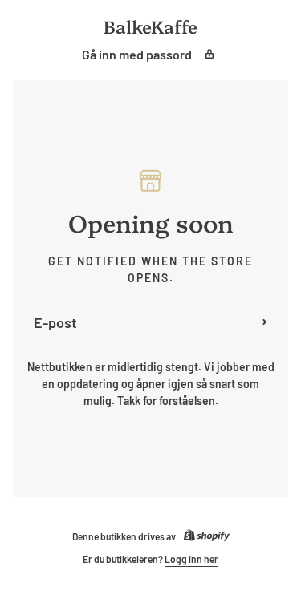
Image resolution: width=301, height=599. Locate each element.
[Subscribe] (264, 322)
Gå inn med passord (137, 54)
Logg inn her (191, 559)
